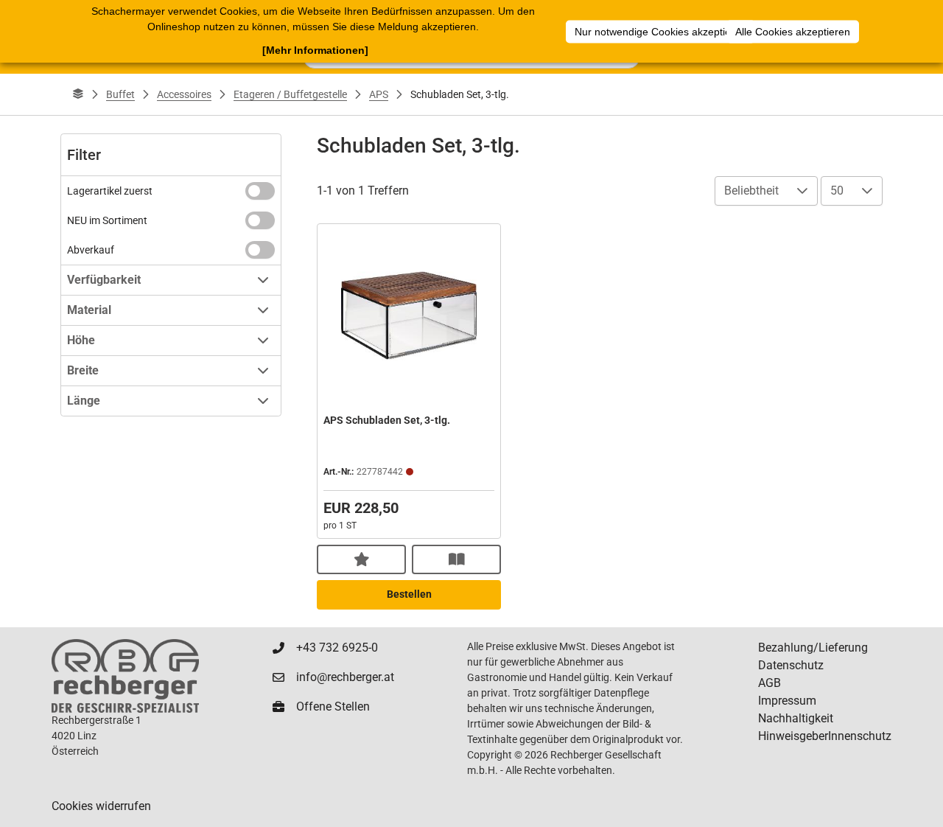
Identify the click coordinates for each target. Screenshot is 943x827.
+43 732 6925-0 (337, 648)
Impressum (787, 701)
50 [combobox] (837, 191)
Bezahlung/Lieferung (813, 648)
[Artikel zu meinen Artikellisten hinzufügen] (361, 559)
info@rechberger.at (345, 677)
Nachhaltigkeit (795, 718)
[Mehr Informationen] (315, 50)
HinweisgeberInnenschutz (824, 736)
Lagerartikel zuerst (110, 191)
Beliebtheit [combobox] (751, 191)
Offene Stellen (333, 706)
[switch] (260, 191)
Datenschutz (791, 665)
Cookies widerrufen (101, 806)
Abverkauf (90, 250)
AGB (769, 683)
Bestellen (409, 594)
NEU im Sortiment (107, 220)
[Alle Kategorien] (78, 94)
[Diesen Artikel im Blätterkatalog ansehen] (456, 559)
